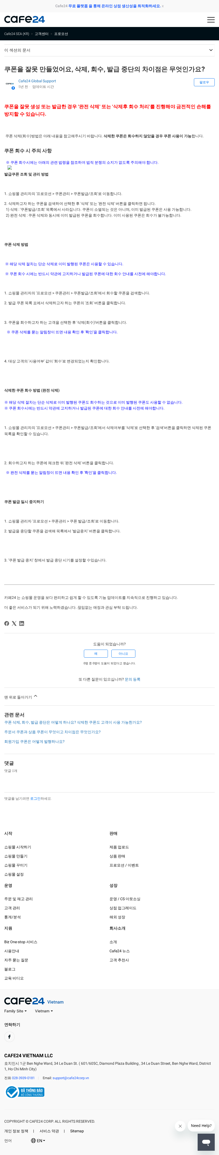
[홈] (24, 21)
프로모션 (61, 34)
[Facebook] (6, 623)
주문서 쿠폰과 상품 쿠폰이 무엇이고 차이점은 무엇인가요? (52, 732)
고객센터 (42, 34)
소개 (113, 942)
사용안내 (11, 951)
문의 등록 (132, 679)
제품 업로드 (119, 847)
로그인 (35, 799)
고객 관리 (12, 908)
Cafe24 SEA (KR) (16, 34)
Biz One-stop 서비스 (20, 942)
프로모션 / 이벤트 (124, 865)
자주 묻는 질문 (16, 960)
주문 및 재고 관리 (18, 899)
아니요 (123, 653)
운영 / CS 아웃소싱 (125, 899)
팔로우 (204, 82)
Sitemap (77, 1131)
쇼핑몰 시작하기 (17, 847)
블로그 (9, 969)
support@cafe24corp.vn (71, 1078)
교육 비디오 (14, 978)
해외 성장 (117, 917)
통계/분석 (12, 917)
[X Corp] (14, 623)
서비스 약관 (49, 1131)
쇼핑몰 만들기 (16, 856)
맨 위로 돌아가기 (18, 697)
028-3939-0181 (23, 1078)
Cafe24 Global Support (37, 81)
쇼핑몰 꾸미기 (16, 865)
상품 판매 (117, 856)
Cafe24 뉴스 (120, 951)
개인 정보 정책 (16, 1131)
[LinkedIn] (21, 623)
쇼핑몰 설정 (14, 874)
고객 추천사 (119, 960)
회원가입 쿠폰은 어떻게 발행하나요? (34, 741)
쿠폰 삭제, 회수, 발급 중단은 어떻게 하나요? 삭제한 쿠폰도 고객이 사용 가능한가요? (73, 722)
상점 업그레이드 (123, 908)
